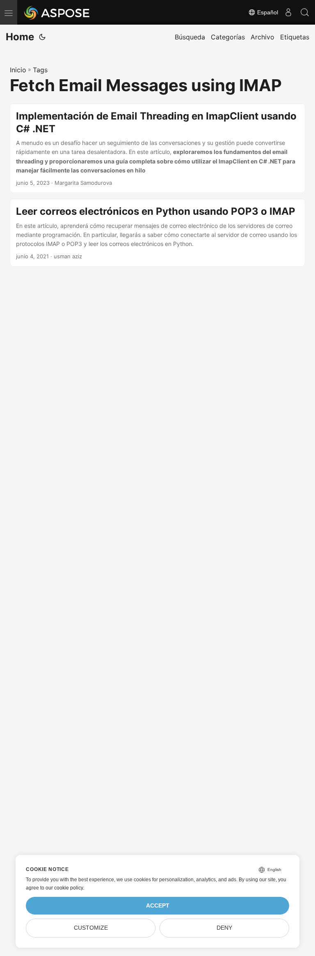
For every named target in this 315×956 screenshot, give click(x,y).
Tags (40, 70)
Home (20, 37)
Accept (157, 906)
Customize (91, 928)
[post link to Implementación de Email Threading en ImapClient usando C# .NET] (157, 148)
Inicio (18, 70)
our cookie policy (64, 888)
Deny (224, 928)
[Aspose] (57, 12)
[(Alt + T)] (42, 37)
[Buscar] (304, 12)
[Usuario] (288, 12)
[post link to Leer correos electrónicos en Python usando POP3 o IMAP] (157, 232)
